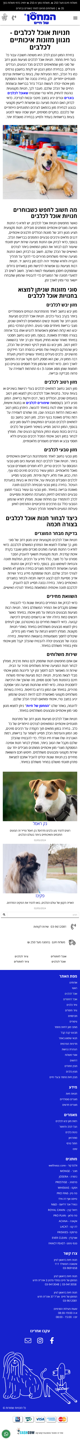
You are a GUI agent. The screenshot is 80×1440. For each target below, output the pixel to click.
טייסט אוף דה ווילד (67, 1199)
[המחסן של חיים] (40, 18)
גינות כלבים (71, 1132)
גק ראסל (40, 823)
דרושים (73, 1060)
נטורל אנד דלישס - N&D (64, 1204)
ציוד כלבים (72, 1004)
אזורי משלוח (71, 1055)
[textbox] (40, 74)
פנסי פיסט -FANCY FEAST (63, 1243)
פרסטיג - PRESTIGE (66, 1182)
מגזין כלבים (71, 1071)
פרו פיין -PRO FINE (67, 1193)
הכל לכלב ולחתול (68, 1126)
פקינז (40, 896)
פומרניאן (73, 1137)
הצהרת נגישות (69, 1049)
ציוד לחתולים (21, 961)
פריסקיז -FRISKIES (67, 1232)
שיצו (75, 1149)
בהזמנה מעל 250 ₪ (38, 942)
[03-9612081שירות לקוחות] (14, 18)
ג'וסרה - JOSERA (68, 1176)
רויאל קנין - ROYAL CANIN (62, 1210)
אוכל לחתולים (58, 956)
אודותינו (73, 982)
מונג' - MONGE (68, 1171)
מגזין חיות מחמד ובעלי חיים (63, 1077)
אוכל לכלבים (59, 961)
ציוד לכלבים (21, 956)
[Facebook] (52, 1341)
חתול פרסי (71, 1143)
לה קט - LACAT (68, 1226)
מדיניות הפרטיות (68, 1043)
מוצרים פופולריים (68, 1099)
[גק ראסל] (40, 796)
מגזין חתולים (71, 1066)
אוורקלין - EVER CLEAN (64, 1237)
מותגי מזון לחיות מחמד (66, 1027)
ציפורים (73, 1021)
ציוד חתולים (71, 1010)
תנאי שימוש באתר (68, 1038)
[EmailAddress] (28, 1341)
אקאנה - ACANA (68, 1221)
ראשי (74, 988)
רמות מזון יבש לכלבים (66, 1121)
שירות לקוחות (41, 927)
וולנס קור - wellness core (63, 1165)
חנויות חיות (71, 1093)
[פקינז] (40, 868)
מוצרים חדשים (69, 1104)
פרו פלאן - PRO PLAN (65, 1215)
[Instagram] (40, 1341)
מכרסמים (72, 1016)
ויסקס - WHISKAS (67, 1187)
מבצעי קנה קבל (69, 1032)
